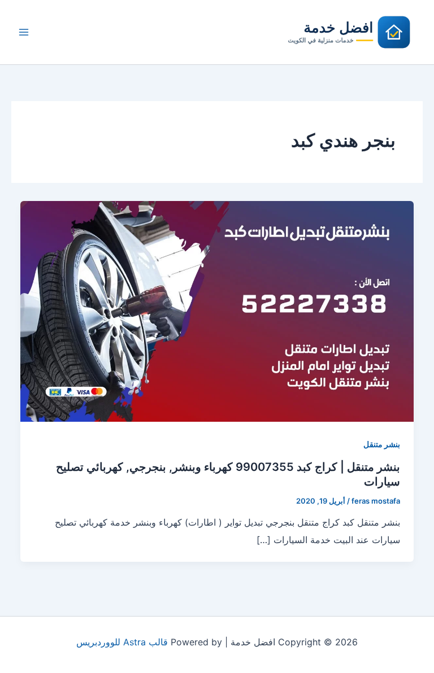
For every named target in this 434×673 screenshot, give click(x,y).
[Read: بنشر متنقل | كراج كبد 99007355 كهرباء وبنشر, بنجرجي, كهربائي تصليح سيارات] (217, 310)
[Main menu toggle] (23, 32)
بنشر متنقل (381, 444)
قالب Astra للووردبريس (122, 642)
